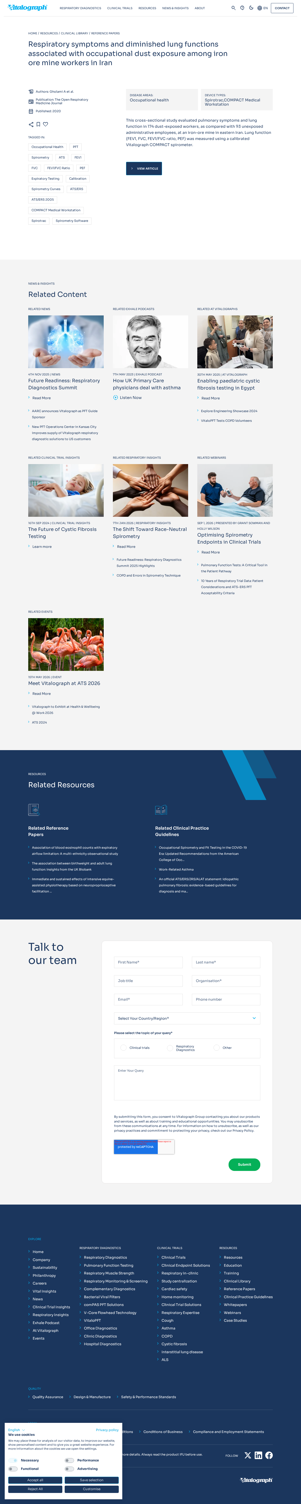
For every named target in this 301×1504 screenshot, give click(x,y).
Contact (282, 8)
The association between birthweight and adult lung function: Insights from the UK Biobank (72, 866)
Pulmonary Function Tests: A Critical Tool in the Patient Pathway (234, 568)
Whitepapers (235, 1304)
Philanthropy (44, 1275)
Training (231, 1273)
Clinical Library (237, 1281)
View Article (144, 168)
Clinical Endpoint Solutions (186, 1265)
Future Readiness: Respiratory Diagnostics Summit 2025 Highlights (149, 563)
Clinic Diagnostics (100, 1336)
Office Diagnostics (100, 1328)
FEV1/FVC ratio (58, 168)
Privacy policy (107, 1430)
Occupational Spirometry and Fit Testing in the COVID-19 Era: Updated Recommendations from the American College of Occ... (203, 854)
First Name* (123, 955)
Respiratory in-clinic (180, 1273)
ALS (165, 1359)
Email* (119, 992)
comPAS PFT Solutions (104, 1304)
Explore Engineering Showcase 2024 (229, 411)
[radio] (140, 1048)
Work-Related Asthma (176, 869)
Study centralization (179, 1281)
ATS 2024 (39, 722)
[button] (16, 1430)
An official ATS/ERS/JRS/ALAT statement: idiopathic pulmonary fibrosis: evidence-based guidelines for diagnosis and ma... (199, 885)
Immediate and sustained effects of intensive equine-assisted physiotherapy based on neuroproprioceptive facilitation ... (74, 885)
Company (41, 1259)
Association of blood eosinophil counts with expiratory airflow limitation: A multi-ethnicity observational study (75, 851)
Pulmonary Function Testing (108, 1265)
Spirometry (40, 157)
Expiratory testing (45, 179)
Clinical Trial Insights (51, 1307)
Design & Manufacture (92, 1397)
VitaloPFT (92, 1320)
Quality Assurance (47, 1397)
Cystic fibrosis (174, 1344)
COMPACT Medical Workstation (56, 210)
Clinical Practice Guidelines (248, 1297)
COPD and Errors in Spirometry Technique (149, 575)
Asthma (168, 1328)
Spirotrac (39, 221)
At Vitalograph (46, 1330)
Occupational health (47, 147)
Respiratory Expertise (180, 1312)
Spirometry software (72, 221)
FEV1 (78, 157)
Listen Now (127, 398)
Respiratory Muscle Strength (109, 1273)
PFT (75, 147)
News (38, 1299)
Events (38, 1338)
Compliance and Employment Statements (228, 1432)
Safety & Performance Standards (148, 1397)
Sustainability (45, 1267)
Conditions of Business (163, 1432)
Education (233, 1265)
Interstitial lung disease (182, 1352)
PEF (82, 168)
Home (38, 1251)
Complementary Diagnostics (109, 1289)
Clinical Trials (174, 1257)
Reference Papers (239, 1289)
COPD (167, 1336)
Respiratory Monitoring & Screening (116, 1281)
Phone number (203, 992)
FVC (35, 168)
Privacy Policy (243, 1131)
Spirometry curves (46, 189)
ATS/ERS (76, 189)
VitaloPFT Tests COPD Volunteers (226, 421)
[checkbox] (187, 1048)
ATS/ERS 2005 (43, 200)
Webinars (232, 1312)
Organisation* (203, 973)
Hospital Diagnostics (102, 1344)
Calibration (77, 179)
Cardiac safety (174, 1289)
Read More (41, 398)
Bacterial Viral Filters (102, 1297)
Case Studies (235, 1320)
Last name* (200, 955)
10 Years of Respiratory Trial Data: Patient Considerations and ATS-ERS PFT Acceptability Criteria (232, 587)
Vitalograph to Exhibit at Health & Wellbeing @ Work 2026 (66, 710)
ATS (62, 157)
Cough (168, 1320)
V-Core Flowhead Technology (110, 1312)
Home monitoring (178, 1297)
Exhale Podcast (46, 1323)
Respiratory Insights (51, 1315)
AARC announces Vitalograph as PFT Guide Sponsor (65, 414)
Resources (233, 1257)
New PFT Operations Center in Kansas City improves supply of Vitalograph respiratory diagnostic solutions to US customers (65, 433)
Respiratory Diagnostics (105, 1257)
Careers (40, 1283)
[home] (34, 8)
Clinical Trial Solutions (181, 1304)
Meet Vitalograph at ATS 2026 (64, 683)
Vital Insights (44, 1291)
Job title (120, 973)
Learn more (42, 547)
